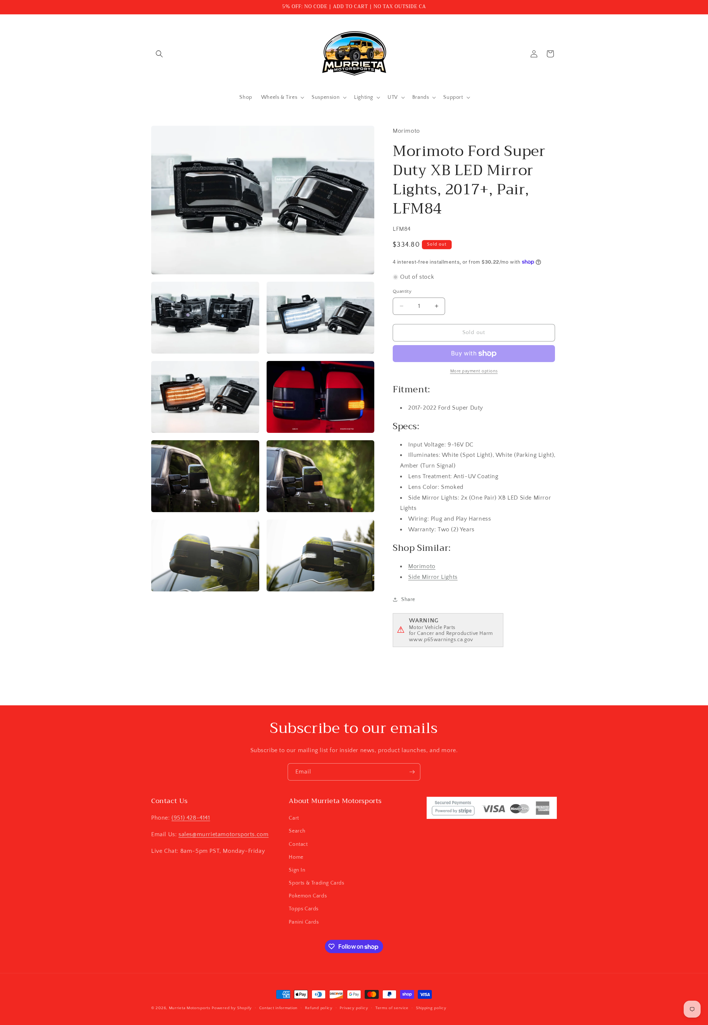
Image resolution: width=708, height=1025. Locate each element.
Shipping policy (431, 1008)
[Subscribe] (412, 772)
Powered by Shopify (232, 1008)
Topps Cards (304, 909)
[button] (159, 54)
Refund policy (319, 1008)
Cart (294, 818)
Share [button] (408, 599)
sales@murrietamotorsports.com (223, 834)
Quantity (402, 291)
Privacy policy (354, 1008)
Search (297, 831)
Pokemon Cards (308, 896)
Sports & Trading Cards (316, 883)
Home (296, 857)
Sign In (297, 870)
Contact (298, 844)
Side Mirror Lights (433, 577)
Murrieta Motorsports (190, 1008)
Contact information (278, 1008)
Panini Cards (304, 922)
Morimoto (421, 566)
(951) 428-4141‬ (190, 817)
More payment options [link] (474, 371)
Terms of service (392, 1008)
